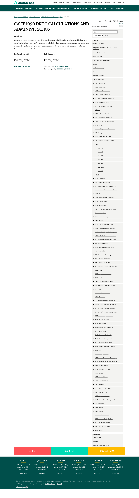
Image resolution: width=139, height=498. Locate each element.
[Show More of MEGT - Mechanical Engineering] (93, 334)
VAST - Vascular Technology (102, 426)
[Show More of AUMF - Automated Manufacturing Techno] (93, 113)
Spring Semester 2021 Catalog (22, 17)
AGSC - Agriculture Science (102, 95)
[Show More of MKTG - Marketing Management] (93, 342)
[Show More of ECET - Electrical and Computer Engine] (93, 239)
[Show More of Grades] (92, 64)
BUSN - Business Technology (103, 137)
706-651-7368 (60, 469)
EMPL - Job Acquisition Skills (103, 262)
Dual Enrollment (98, 2)
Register (69, 450)
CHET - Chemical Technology (102, 182)
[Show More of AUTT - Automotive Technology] (93, 117)
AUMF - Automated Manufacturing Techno (106, 114)
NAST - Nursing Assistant (101, 354)
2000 (97, 175)
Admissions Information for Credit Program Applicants (105, 48)
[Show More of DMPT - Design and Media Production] (93, 228)
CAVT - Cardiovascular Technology (50, 17)
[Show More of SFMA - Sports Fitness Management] (93, 399)
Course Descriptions (35, 17)
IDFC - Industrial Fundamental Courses (105, 304)
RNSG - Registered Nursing (102, 396)
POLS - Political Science (101, 381)
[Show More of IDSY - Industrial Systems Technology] (93, 308)
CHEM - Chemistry (100, 178)
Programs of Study (98, 75)
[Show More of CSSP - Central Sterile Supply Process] (93, 209)
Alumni (55, 2)
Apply (33, 450)
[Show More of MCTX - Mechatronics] (93, 331)
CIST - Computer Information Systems (105, 186)
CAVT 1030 (100, 159)
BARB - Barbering (99, 125)
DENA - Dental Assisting (101, 217)
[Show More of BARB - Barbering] (93, 125)
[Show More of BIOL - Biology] (93, 132)
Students (61, 2)
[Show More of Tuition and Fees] (92, 56)
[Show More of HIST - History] (93, 289)
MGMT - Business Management (103, 339)
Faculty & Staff (87, 2)
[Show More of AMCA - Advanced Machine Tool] (93, 106)
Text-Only (59, 484)
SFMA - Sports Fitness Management (105, 400)
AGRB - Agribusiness (100, 87)
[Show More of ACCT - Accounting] (93, 83)
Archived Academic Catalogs (101, 445)
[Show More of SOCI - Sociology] (93, 403)
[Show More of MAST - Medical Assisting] (93, 319)
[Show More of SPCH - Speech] (93, 411)
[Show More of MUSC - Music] (93, 350)
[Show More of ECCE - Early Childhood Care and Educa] (93, 235)
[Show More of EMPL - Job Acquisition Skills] (93, 262)
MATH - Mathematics (100, 323)
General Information (98, 43)
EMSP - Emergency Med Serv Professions (106, 266)
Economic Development (98, 8)
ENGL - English (99, 270)
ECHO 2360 (68, 69)
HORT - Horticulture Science (102, 293)
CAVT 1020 (100, 152)
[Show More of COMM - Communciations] (93, 193)
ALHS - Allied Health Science (102, 102)
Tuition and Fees (97, 56)
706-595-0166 (97, 469)
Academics (28, 8)
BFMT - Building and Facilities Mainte (105, 129)
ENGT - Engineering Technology (103, 274)
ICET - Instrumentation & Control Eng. (105, 300)
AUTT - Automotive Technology (103, 117)
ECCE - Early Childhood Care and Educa (105, 236)
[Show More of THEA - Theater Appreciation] (93, 422)
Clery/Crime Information (43, 481)
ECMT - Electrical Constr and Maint (104, 247)
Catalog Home (97, 437)
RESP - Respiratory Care (101, 392)
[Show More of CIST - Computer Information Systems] (93, 186)
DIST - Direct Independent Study (104, 224)
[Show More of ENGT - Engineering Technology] (93, 273)
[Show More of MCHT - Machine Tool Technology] (93, 327)
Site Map (95, 441)
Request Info (106, 450)
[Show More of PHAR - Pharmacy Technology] (93, 369)
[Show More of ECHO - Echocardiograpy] (93, 243)
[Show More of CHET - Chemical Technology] (93, 182)
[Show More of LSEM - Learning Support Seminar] (93, 315)
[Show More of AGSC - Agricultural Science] (93, 90)
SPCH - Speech (99, 411)
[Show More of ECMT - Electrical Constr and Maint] (93, 247)
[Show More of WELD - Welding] (93, 430)
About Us (19, 8)
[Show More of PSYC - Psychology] (93, 384)
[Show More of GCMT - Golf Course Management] (93, 281)
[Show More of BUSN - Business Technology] (93, 136)
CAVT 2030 (65, 67)
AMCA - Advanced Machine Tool (103, 106)
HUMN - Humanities (100, 297)
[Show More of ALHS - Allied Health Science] (93, 102)
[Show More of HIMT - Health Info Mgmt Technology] (93, 285)
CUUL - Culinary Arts (100, 213)
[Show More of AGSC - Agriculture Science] (93, 94)
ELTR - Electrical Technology (102, 259)
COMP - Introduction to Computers (104, 198)
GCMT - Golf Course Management (104, 281)
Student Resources (116, 8)
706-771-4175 (78, 469)
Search (106, 35)
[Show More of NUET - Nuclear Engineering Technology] (93, 357)
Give (114, 2)
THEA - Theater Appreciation (103, 423)
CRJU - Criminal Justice (101, 205)
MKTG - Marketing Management (103, 342)
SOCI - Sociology (99, 403)
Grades (95, 64)
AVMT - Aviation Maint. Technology (104, 121)
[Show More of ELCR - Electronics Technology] (93, 254)
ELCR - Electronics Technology (103, 255)
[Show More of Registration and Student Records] (92, 60)
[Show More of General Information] (92, 43)
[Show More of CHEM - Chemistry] (93, 178)
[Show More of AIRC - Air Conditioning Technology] (93, 98)
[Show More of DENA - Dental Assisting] (93, 216)
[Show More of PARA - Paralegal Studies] (93, 365)
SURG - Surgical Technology (102, 415)
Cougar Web (120, 2)
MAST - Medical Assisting (102, 320)
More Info (23, 473)
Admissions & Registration (45, 8)
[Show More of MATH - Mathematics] (93, 323)
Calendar (107, 2)
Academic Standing (98, 68)
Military (68, 2)
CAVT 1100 (100, 171)
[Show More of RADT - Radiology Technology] (93, 388)
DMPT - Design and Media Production (105, 228)
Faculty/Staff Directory (69, 481)
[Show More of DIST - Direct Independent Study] (93, 224)
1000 (61, 17)
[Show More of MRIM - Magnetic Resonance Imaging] (93, 346)
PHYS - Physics (99, 373)
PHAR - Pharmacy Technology (103, 369)
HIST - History (98, 289)
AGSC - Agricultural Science (102, 91)
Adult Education (77, 2)
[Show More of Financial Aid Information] (92, 52)
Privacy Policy (107, 481)
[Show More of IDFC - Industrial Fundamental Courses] (93, 304)
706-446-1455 (42, 469)
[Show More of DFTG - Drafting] (93, 220)
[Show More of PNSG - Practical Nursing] (93, 376)
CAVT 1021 (100, 156)
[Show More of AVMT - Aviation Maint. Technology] (93, 121)
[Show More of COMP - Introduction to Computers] (93, 197)
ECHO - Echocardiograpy (101, 243)
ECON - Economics (100, 251)
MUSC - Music (98, 350)
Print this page (120, 23)
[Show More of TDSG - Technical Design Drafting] (93, 418)
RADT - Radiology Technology (103, 388)
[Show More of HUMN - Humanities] (93, 296)
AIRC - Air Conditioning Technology (104, 98)
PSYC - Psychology (100, 384)
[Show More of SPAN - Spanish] (93, 407)
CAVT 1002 (100, 148)
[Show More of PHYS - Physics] (93, 373)
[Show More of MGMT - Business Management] (93, 338)
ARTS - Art (97, 110)
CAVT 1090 (101, 167)
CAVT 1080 (100, 163)
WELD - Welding (99, 430)
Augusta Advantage (64, 8)
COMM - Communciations (102, 194)
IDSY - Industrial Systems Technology (105, 308)
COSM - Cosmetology (101, 201)
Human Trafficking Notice (83, 481)
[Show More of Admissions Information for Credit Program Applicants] (92, 47)
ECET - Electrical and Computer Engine (105, 239)
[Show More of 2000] (95, 174)
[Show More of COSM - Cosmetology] (93, 201)
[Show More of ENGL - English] (93, 270)
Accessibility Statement (28, 481)
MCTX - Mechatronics (100, 331)
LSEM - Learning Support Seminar (104, 316)
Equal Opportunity (56, 481)
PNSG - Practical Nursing (101, 377)
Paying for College (80, 8)
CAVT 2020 (58, 67)
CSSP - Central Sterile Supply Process (105, 209)
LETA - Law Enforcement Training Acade (106, 312)
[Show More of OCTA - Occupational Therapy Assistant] (93, 361)
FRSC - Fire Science (100, 278)
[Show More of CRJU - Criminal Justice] (93, 205)
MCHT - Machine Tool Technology (104, 327)
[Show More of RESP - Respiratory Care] (93, 392)
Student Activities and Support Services (104, 72)
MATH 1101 (17, 67)
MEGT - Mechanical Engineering (103, 335)
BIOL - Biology (99, 133)
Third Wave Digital (50, 484)
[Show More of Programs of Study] (92, 75)
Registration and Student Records (102, 60)
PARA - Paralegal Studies (101, 365)
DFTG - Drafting (99, 220)
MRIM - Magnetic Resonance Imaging (105, 346)
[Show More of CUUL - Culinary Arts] (93, 212)
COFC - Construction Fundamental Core (106, 190)
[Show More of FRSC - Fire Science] (93, 277)
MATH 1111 (27, 67)
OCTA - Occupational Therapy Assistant (106, 361)
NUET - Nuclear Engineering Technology (106, 358)
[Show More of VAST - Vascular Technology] (93, 426)
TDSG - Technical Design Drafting (104, 419)
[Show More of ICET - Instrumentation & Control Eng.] (93, 300)
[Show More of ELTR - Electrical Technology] (93, 258)
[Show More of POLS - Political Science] (93, 380)
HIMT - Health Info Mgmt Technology (105, 285)
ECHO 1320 (60, 69)
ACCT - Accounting (100, 83)
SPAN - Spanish (99, 407)
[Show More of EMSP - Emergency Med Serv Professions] (93, 266)
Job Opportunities (97, 481)
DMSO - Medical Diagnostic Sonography (106, 232)
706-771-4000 (23, 469)
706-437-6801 (115, 469)
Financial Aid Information (100, 53)
